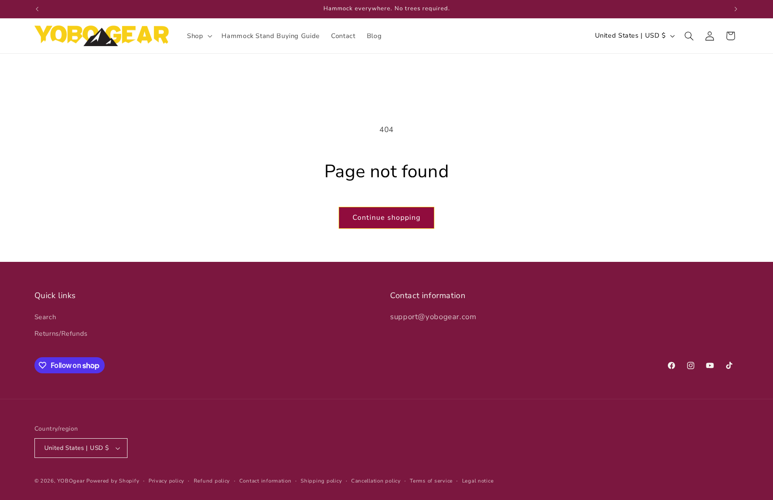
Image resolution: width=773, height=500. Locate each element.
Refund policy (212, 480)
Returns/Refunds (61, 333)
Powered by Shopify (112, 480)
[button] (198, 36)
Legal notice (478, 480)
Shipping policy (321, 480)
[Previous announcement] (37, 9)
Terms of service (431, 480)
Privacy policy (166, 480)
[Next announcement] (736, 9)
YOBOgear (71, 480)
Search (45, 316)
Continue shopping (386, 217)
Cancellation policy (376, 480)
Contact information (265, 480)
